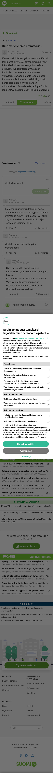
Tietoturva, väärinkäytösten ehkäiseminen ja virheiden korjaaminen (23, 416)
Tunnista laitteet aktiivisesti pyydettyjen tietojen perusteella (25, 404)
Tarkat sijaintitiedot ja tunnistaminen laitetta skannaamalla (23, 369)
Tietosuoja (26, 456)
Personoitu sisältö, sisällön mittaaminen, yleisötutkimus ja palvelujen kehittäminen (22, 382)
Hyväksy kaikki (25, 444)
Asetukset (26, 450)
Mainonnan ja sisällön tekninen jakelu (20, 421)
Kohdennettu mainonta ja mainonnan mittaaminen (20, 376)
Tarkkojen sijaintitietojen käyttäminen (20, 399)
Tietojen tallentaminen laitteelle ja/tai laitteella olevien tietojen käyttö (24, 388)
